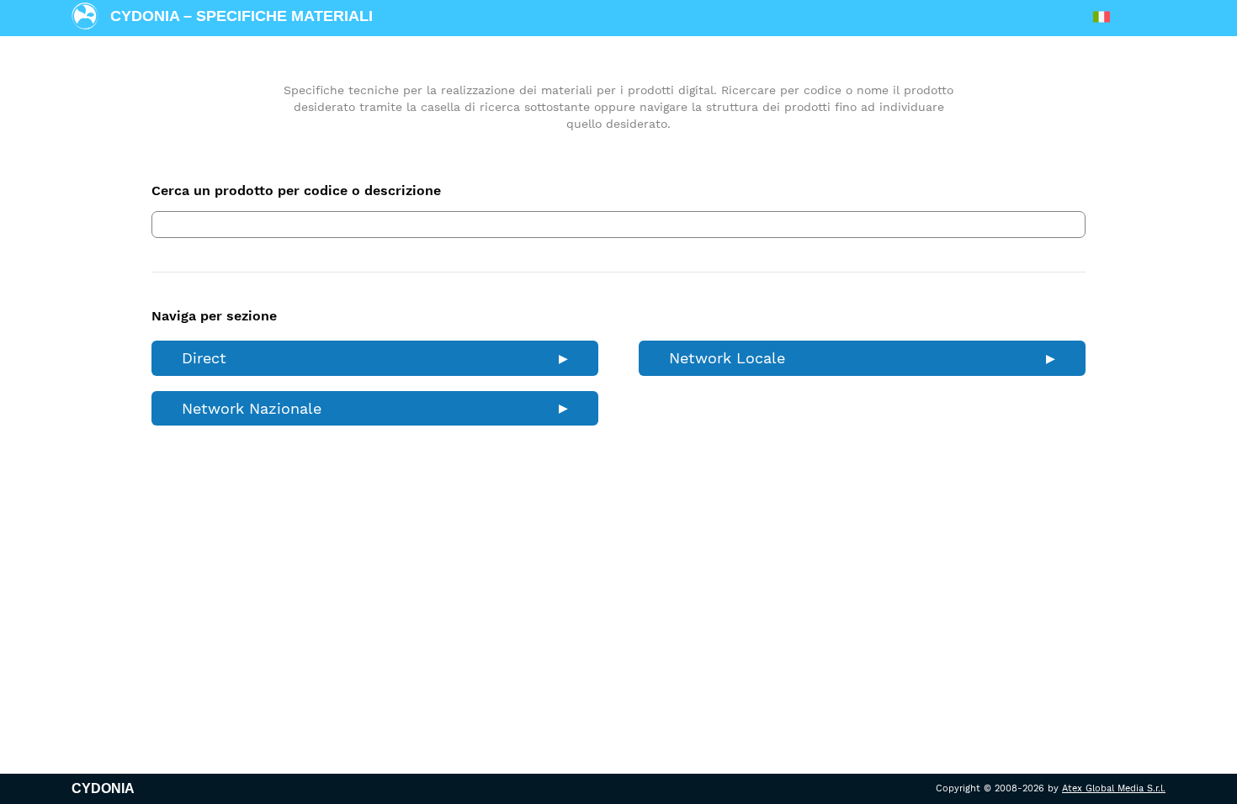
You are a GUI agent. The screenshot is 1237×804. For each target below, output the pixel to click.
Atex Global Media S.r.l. (1113, 788)
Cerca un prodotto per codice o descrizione (296, 190)
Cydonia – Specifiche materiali (241, 16)
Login (1142, 17)
